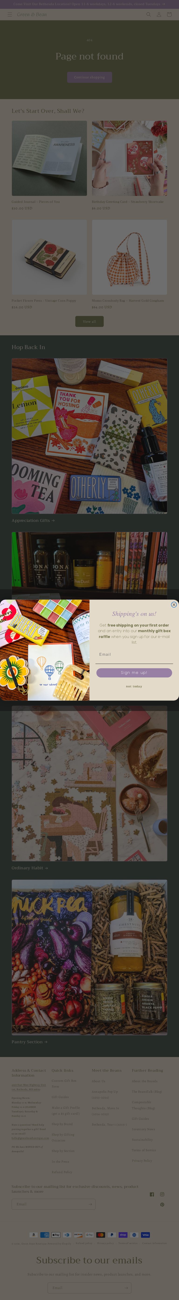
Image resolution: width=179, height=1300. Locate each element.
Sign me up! (134, 673)
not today (134, 686)
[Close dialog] (174, 604)
